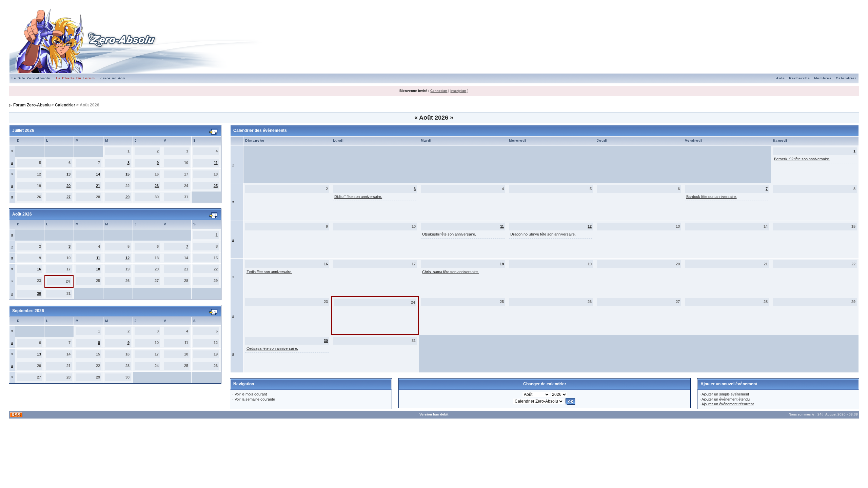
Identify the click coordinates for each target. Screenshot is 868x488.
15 (127, 174)
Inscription (458, 91)
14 (98, 174)
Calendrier (846, 78)
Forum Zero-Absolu (32, 105)
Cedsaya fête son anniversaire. (272, 348)
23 (157, 186)
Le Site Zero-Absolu (31, 78)
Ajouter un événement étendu (726, 399)
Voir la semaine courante (255, 399)
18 (98, 269)
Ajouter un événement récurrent (728, 404)
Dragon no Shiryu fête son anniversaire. (543, 234)
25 (216, 186)
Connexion (438, 91)
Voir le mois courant (251, 394)
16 (39, 269)
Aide (780, 78)
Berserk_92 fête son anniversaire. (802, 159)
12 (127, 258)
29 (127, 197)
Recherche (799, 78)
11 (216, 163)
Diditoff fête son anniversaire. (358, 197)
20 (68, 186)
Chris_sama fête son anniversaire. (450, 272)
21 (98, 186)
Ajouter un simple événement (725, 394)
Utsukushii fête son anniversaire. (449, 234)
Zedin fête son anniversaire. (269, 272)
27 (68, 197)
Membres (823, 78)
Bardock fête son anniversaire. (711, 197)
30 (39, 293)
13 (68, 174)
